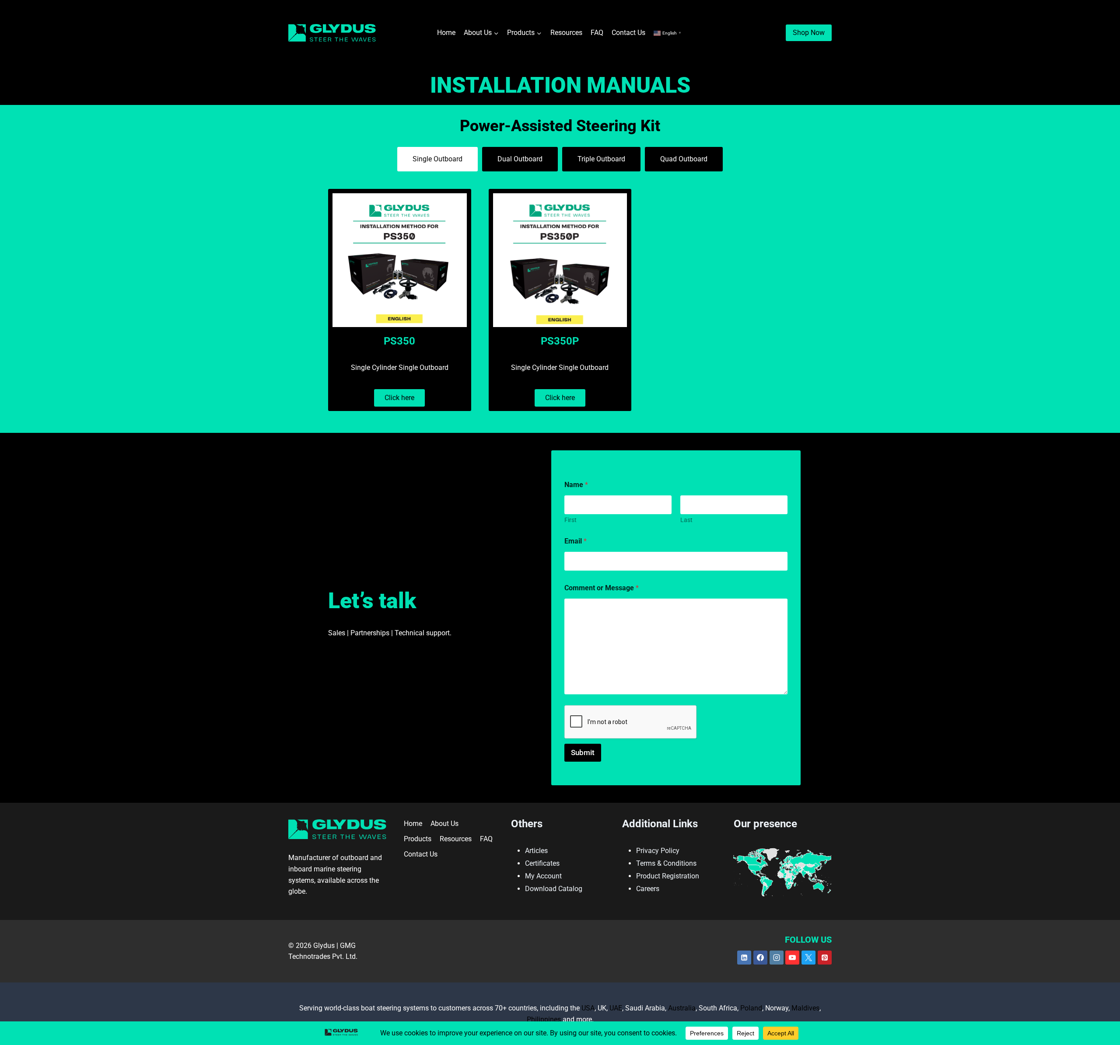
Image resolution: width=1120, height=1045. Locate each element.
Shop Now (809, 32)
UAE (615, 1008)
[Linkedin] (744, 958)
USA (588, 1008)
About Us (444, 823)
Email (575, 541)
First (570, 519)
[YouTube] (792, 958)
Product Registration (667, 876)
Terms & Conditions (666, 863)
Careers (647, 889)
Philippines (544, 1019)
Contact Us (628, 32)
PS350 (399, 341)
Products (417, 839)
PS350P (560, 341)
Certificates (542, 863)
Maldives (805, 1008)
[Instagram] (777, 958)
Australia (682, 1008)
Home (446, 32)
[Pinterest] (825, 958)
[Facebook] (760, 958)
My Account (543, 876)
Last (686, 519)
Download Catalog (553, 889)
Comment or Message (601, 588)
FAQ (597, 32)
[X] (809, 958)
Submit (583, 752)
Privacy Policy (657, 850)
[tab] (437, 159)
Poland (751, 1008)
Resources (566, 32)
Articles (536, 850)
